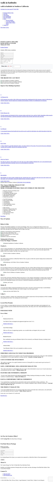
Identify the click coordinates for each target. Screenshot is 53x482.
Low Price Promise (10, 21)
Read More (3, 216)
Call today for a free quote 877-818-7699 (9, 9)
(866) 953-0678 (6, 474)
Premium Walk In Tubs (8, 12)
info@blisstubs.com (7, 475)
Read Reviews (4, 395)
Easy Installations (7, 16)
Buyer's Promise (9, 20)
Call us (7, 27)
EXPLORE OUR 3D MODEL (24, 182)
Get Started (3, 75)
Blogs (7, 24)
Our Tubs (5, 14)
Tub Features (6, 15)
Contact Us (5, 25)
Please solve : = (6, 66)
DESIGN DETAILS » (8, 323)
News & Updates (7, 17)
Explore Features (4, 47)
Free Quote (3, 27)
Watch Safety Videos (10, 22)
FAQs (4, 19)
